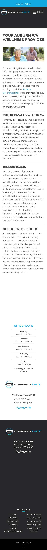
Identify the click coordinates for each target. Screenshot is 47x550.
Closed (34, 532)
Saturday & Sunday (13, 532)
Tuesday (13, 518)
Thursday (13, 525)
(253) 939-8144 (23, 407)
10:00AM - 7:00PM (34, 514)
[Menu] (23, 546)
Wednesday (13, 521)
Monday (13, 514)
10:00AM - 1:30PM (34, 528)
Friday (13, 528)
